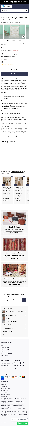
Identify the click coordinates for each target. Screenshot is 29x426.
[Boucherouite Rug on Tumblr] (20, 365)
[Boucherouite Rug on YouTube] (20, 363)
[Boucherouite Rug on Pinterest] (15, 365)
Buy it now (14, 74)
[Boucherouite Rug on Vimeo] (15, 368)
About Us (3, 384)
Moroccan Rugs (5, 347)
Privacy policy (4, 390)
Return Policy (4, 392)
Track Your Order (5, 394)
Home (2, 14)
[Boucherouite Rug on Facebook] (18, 363)
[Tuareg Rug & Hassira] (14, 244)
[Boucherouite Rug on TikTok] (18, 365)
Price (2, 48)
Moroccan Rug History (6, 353)
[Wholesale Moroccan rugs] (14, 270)
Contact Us (4, 386)
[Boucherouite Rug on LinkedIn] (23, 365)
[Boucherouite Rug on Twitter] (23, 363)
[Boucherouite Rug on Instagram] (15, 363)
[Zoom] (23, 36)
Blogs (2, 345)
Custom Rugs (4, 355)
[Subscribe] (24, 300)
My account (4, 396)
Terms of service (5, 388)
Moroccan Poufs (5, 349)
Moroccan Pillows (5, 351)
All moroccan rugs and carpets (13, 173)
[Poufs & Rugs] (14, 218)
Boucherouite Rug (6, 22)
